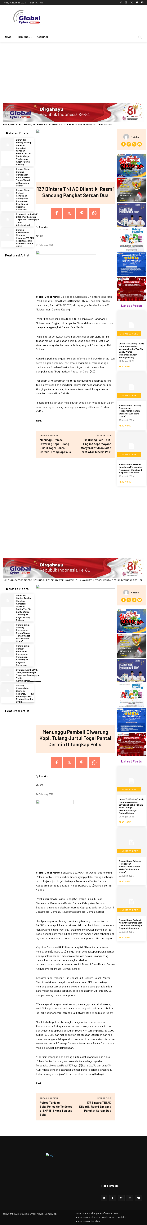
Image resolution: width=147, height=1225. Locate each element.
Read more (125, 366)
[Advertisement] (73, 70)
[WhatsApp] (94, 213)
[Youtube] (142, 3)
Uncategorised (21, 124)
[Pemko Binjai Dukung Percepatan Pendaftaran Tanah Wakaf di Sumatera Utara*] (7, 174)
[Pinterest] (81, 213)
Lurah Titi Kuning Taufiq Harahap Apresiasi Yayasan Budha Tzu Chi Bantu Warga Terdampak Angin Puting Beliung (23, 152)
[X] (131, 3)
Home (6, 124)
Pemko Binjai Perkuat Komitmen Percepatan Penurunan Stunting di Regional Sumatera (22, 200)
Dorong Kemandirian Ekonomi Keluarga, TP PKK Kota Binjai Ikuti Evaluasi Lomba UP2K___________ (25, 237)
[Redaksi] (127, 137)
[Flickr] (121, 1198)
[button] (139, 37)
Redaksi (43, 227)
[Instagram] (126, 3)
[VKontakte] (138, 1198)
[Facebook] (121, 3)
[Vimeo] (137, 3)
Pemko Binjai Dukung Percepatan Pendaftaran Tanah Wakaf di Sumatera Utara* (23, 177)
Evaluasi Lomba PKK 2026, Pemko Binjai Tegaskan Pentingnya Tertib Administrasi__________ (28, 219)
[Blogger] (104, 1198)
